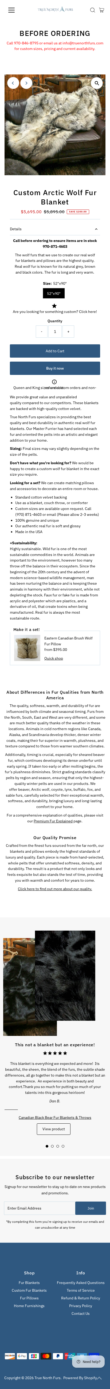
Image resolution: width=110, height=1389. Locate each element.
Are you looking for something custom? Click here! (55, 311)
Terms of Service (81, 1290)
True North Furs (47, 1377)
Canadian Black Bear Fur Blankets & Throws (55, 1117)
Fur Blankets (29, 1282)
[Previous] (13, 83)
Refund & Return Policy (80, 1298)
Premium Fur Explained (53, 821)
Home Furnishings (29, 1305)
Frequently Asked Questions (81, 1282)
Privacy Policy (80, 1305)
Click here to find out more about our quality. (55, 888)
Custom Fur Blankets (29, 1290)
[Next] (26, 83)
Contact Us (81, 1313)
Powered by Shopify (80, 1377)
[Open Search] (92, 10)
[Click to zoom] (97, 83)
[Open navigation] (16, 10)
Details (16, 229)
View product (53, 1129)
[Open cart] (101, 10)
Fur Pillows (29, 1298)
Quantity (55, 321)
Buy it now (55, 368)
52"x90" (54, 293)
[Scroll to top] (99, 1378)
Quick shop (53, 658)
